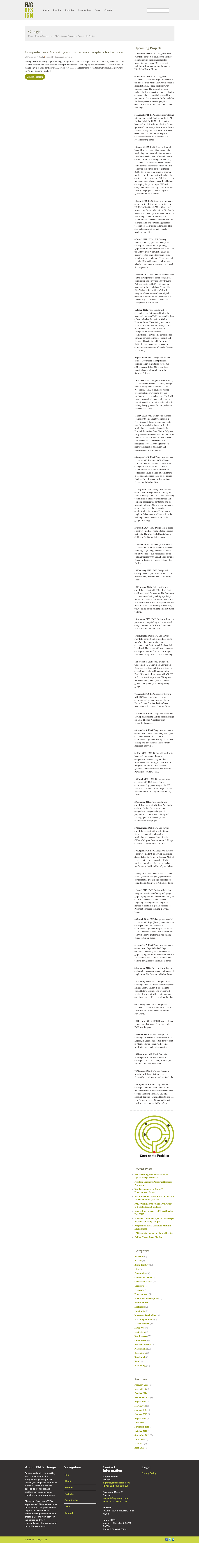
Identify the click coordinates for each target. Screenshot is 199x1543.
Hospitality (139, 1311)
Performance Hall (142, 1344)
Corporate (139, 1286)
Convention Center (143, 1282)
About (46, 10)
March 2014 (140, 1406)
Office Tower (140, 1340)
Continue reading (35, 77)
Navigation (139, 1332)
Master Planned (141, 1323)
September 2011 (141, 1435)
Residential (139, 1357)
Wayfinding (140, 1365)
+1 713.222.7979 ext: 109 (115, 1486)
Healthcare (139, 1307)
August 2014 (140, 1401)
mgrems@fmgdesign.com (116, 1482)
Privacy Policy (148, 1473)
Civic (136, 1269)
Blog (37, 36)
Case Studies (84, 10)
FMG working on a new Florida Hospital (153, 1233)
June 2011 (139, 1439)
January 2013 (140, 1414)
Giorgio (35, 31)
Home (30, 36)
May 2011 (138, 1443)
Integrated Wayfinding (145, 1315)
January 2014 (140, 1410)
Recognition (140, 1353)
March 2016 (140, 1389)
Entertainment (141, 1294)
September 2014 (142, 1397)
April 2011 (139, 1448)
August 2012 (140, 1418)
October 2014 (140, 1393)
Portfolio (69, 10)
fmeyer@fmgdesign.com (115, 1498)
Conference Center (143, 1277)
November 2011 (141, 1427)
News (97, 10)
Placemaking (140, 1349)
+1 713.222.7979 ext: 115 (115, 1501)
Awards (137, 1261)
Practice (57, 10)
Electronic (139, 1290)
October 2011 (140, 1431)
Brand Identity (141, 1265)
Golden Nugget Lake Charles (148, 1237)
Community (140, 1273)
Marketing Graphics (144, 1319)
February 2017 (141, 1385)
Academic (139, 1256)
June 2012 (139, 1422)
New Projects (140, 1336)
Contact (108, 10)
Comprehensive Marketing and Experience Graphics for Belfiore (68, 36)
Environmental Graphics (146, 1298)
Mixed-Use (139, 1328)
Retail (137, 1361)
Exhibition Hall (141, 1303)
